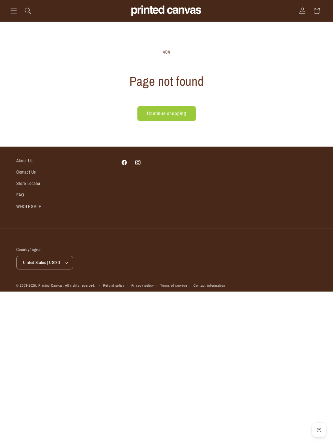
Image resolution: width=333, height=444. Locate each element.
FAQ (20, 195)
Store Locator (28, 183)
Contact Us (26, 172)
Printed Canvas (50, 285)
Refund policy (114, 285)
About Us (24, 160)
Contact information (209, 285)
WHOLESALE (28, 206)
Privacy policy (142, 285)
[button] (14, 11)
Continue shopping (166, 113)
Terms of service (173, 285)
